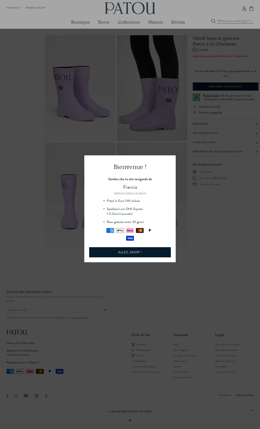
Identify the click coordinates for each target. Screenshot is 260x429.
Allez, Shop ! (130, 252)
